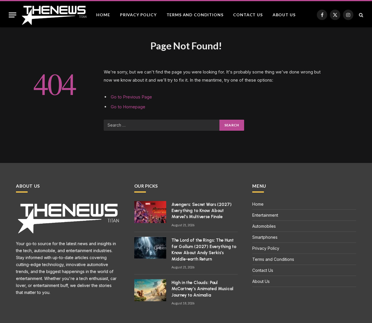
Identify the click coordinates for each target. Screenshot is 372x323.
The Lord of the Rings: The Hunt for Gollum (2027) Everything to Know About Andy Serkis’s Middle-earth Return (203, 249)
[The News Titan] (54, 14)
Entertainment (265, 215)
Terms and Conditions (195, 14)
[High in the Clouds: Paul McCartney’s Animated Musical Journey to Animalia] (150, 290)
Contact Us (247, 14)
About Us (284, 14)
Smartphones (265, 237)
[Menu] (12, 14)
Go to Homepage (128, 107)
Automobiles (264, 226)
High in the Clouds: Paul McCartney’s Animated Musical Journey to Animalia (202, 289)
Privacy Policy (138, 14)
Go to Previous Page (131, 97)
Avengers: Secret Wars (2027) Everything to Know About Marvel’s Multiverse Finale (201, 211)
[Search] (360, 14)
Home (103, 14)
